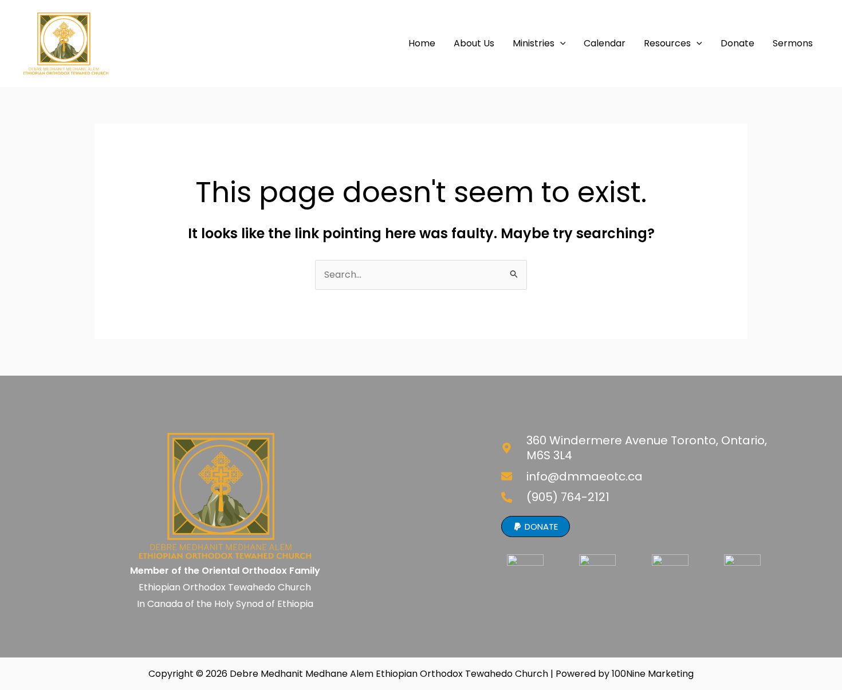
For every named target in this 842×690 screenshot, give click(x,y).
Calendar (604, 43)
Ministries (533, 43)
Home (421, 43)
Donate (737, 43)
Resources (667, 43)
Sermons (793, 43)
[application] (560, 43)
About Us (474, 43)
